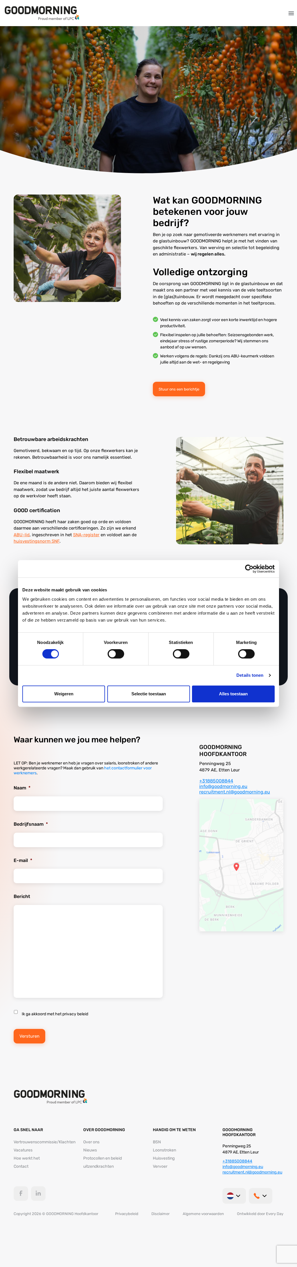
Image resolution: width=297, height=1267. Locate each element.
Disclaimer (160, 1214)
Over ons (91, 1142)
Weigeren (63, 693)
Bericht (22, 896)
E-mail (23, 860)
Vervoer (160, 1166)
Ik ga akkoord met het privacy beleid (55, 1014)
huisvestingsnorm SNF (36, 541)
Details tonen (249, 675)
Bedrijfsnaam (31, 824)
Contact (21, 1166)
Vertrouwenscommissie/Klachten (44, 1142)
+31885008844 (216, 781)
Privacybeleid (126, 1214)
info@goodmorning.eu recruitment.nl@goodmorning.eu (234, 789)
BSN (157, 1142)
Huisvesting (164, 1158)
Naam (22, 788)
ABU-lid (22, 534)
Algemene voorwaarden (203, 1214)
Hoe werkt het (27, 1158)
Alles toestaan (233, 693)
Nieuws (90, 1150)
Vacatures (23, 1150)
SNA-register (86, 534)
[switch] (116, 653)
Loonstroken (164, 1150)
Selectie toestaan (148, 693)
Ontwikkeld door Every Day (260, 1214)
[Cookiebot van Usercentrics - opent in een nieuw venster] (249, 568)
